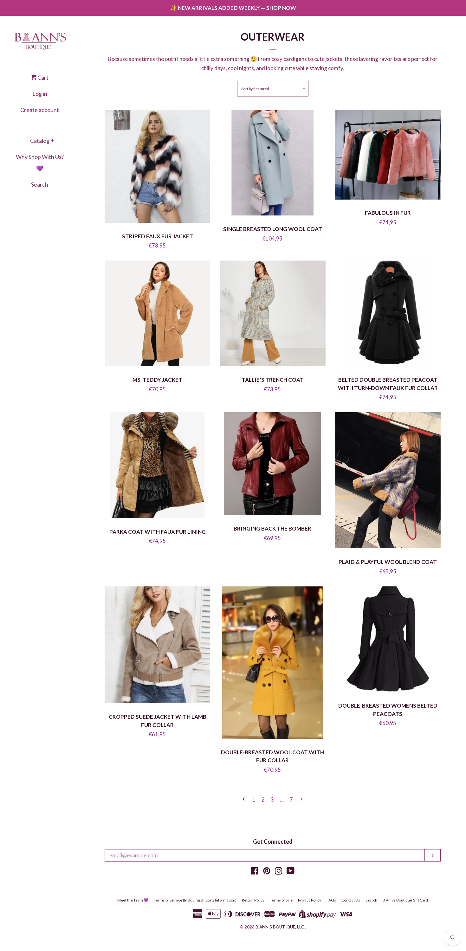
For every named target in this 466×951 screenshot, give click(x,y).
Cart (42, 77)
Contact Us (350, 900)
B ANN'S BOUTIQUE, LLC (280, 926)
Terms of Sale (281, 900)
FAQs (331, 900)
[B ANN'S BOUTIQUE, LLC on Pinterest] (267, 871)
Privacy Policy (309, 900)
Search (39, 184)
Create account (39, 109)
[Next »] (301, 799)
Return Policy (253, 900)
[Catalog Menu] (52, 140)
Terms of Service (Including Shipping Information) (195, 900)
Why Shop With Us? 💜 (40, 162)
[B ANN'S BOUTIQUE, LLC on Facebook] (255, 871)
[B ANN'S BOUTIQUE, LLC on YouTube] (290, 871)
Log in (39, 93)
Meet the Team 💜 (132, 900)
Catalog (39, 140)
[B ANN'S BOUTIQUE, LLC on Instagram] (278, 871)
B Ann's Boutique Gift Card (405, 900)
